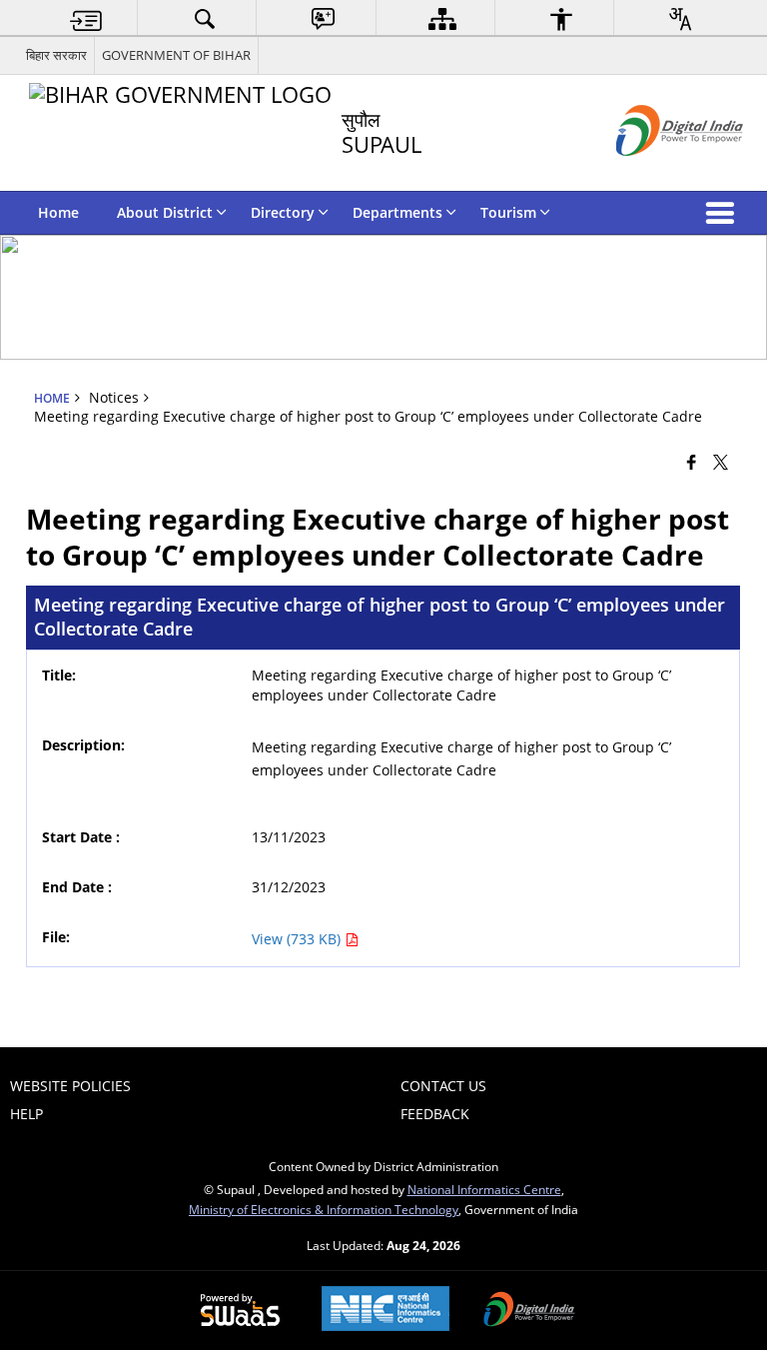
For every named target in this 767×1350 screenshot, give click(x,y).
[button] (724, 213)
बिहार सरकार (56, 55)
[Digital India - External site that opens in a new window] (654, 172)
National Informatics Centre (484, 1189)
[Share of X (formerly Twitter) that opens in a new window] (720, 461)
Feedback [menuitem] (434, 1113)
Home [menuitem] (58, 212)
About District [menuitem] (165, 212)
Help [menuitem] (26, 1113)
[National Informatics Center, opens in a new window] (385, 1310)
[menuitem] (86, 18)
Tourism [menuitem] (508, 212)
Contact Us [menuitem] (443, 1085)
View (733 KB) (298, 938)
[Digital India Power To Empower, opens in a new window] (529, 1311)
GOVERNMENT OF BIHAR (176, 55)
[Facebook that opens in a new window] (691, 461)
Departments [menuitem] (397, 212)
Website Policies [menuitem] (70, 1085)
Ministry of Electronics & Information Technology (323, 1209)
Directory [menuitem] (283, 212)
